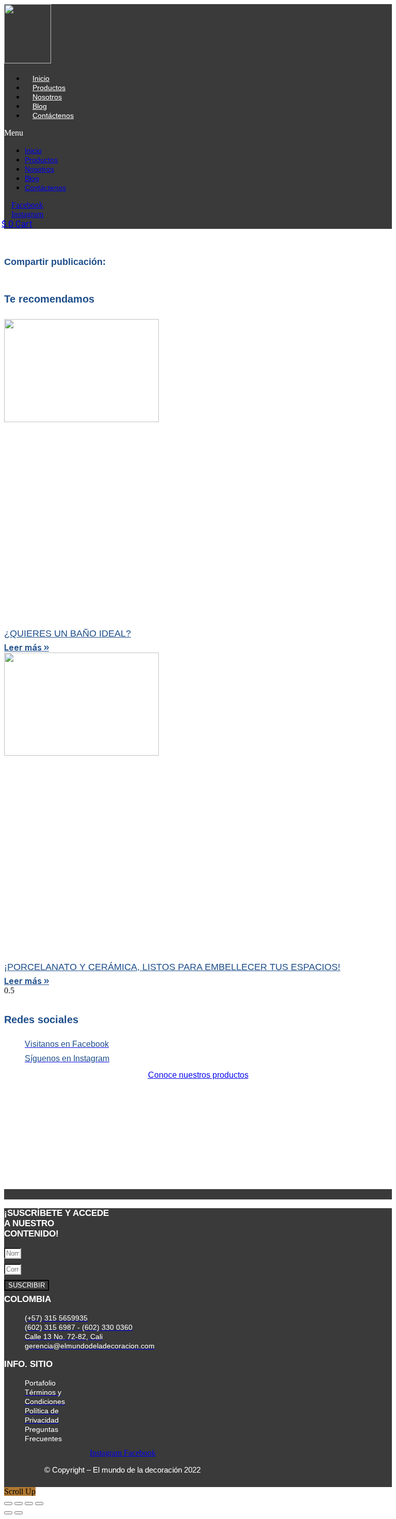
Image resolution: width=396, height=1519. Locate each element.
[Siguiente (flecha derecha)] (18, 1512)
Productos (48, 88)
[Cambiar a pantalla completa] (18, 1503)
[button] (120, 133)
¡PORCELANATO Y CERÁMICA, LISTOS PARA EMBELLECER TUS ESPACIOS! (172, 967)
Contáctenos (53, 115)
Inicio (41, 78)
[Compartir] (29, 1503)
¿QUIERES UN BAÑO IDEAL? (67, 633)
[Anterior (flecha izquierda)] (8, 1512)
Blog (39, 106)
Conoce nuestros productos (198, 1075)
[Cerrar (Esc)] (39, 1503)
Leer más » (26, 648)
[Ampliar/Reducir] (8, 1503)
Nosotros (47, 97)
